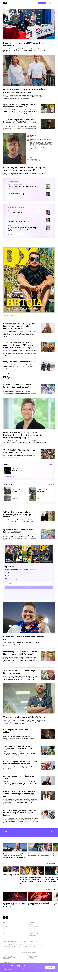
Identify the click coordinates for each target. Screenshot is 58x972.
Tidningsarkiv (32, 928)
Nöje (4, 924)
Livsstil (10, 218)
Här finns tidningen (34, 931)
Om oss (31, 924)
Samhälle (10, 225)
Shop (4, 933)
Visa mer (50, 464)
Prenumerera (41, 2)
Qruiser (5, 931)
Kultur (9, 210)
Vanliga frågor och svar (35, 926)
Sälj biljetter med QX (9, 476)
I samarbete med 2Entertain (15, 184)
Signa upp (50, 967)
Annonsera (32, 922)
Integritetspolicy (34, 933)
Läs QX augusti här (8, 315)
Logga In (34, 2)
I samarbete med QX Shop (14, 191)
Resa (4, 928)
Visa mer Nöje (50, 863)
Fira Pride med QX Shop (16, 194)
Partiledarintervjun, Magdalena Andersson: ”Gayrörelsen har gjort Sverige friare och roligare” (22, 228)
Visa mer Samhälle (49, 840)
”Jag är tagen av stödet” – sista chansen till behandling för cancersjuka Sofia (22, 220)
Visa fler (10, 234)
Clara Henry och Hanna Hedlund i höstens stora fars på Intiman (24, 187)
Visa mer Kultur (50, 889)
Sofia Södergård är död (15, 212)
